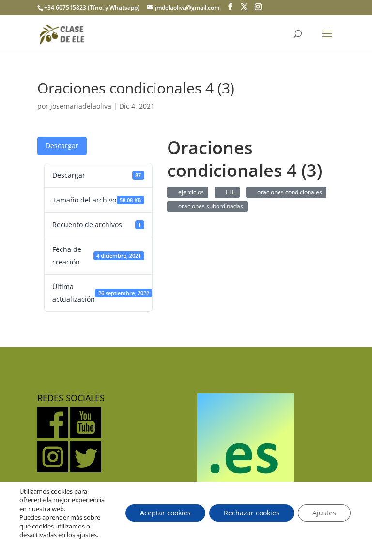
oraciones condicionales (288, 192)
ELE (229, 192)
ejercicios (189, 192)
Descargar (62, 145)
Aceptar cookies (165, 512)
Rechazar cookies (251, 512)
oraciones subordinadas (209, 206)
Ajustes (324, 512)
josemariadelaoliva (80, 105)
